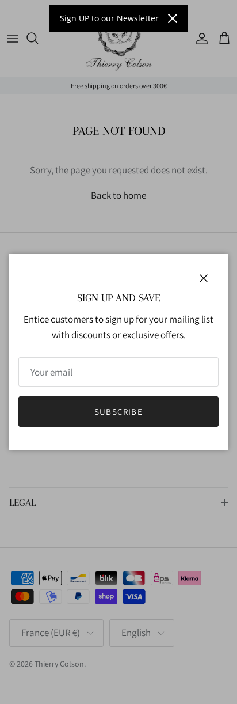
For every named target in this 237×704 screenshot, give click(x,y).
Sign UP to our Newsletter (109, 18)
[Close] (172, 18)
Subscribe (118, 411)
